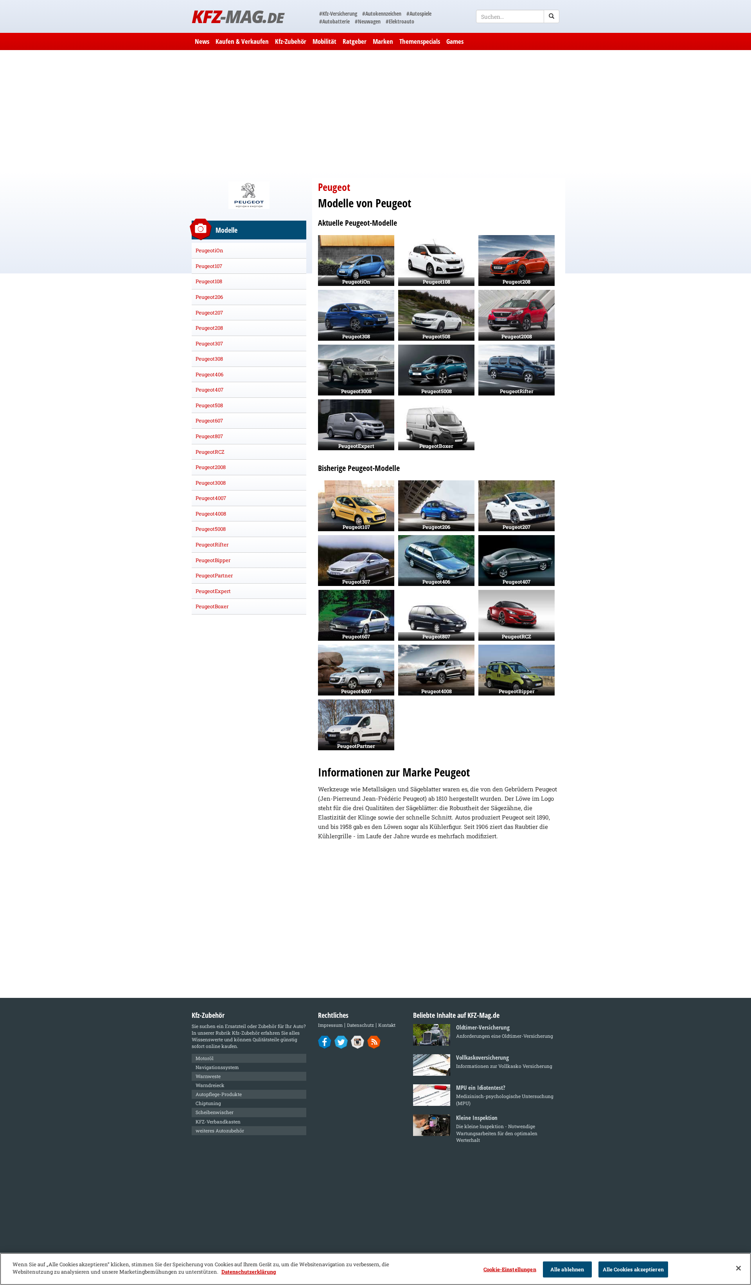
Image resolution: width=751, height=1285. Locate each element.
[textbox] (517, 16)
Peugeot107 (209, 266)
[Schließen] (738, 1268)
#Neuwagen (368, 21)
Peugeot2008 (211, 467)
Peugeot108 (209, 281)
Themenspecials (419, 41)
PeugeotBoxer (212, 606)
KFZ (238, 16)
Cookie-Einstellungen (509, 1269)
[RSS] (374, 1041)
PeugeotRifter (212, 544)
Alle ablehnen (567, 1269)
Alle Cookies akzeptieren (633, 1269)
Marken (383, 41)
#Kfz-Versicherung (338, 13)
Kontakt (386, 1025)
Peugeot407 (209, 389)
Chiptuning (208, 1103)
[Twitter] (341, 1041)
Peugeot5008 (211, 528)
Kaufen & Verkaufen (242, 41)
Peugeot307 (209, 343)
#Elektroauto (400, 21)
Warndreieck (210, 1085)
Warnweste (208, 1076)
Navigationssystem (217, 1067)
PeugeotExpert (213, 591)
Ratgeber (355, 41)
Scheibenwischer (215, 1112)
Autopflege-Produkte (219, 1094)
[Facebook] (325, 1041)
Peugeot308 (209, 358)
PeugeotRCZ (210, 451)
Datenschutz (360, 1025)
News (202, 41)
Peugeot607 (209, 420)
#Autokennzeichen (381, 13)
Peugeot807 (209, 436)
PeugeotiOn (209, 250)
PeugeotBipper (213, 560)
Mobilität (324, 41)
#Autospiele (418, 13)
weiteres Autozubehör (220, 1130)
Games (455, 41)
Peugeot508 (209, 405)
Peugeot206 (209, 296)
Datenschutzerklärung (248, 1271)
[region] (375, 1269)
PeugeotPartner (214, 575)
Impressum (330, 1025)
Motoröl (205, 1058)
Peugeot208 (209, 327)
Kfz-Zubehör (290, 41)
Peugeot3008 (211, 482)
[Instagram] (358, 1041)
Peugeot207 (209, 312)
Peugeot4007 (211, 497)
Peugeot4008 (211, 513)
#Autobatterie (334, 21)
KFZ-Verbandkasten (218, 1121)
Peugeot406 (209, 374)
